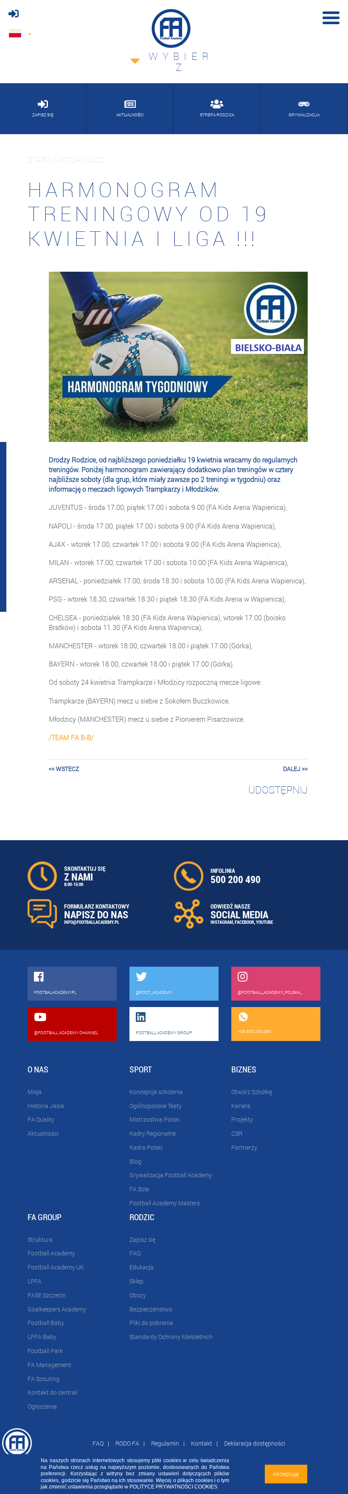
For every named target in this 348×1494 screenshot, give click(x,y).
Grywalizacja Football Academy (170, 1175)
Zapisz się (142, 1239)
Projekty (242, 1119)
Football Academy (51, 1253)
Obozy (137, 1295)
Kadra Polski (146, 1147)
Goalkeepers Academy (57, 1309)
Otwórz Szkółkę (251, 1092)
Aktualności (43, 1133)
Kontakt (201, 1443)
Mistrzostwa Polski (154, 1119)
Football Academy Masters (164, 1203)
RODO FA (127, 1443)
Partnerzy (244, 1147)
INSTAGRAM (221, 922)
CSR (236, 1133)
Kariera (240, 1106)
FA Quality (41, 1119)
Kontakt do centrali (53, 1392)
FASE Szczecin (47, 1295)
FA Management (49, 1365)
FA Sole (139, 1189)
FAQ (134, 1253)
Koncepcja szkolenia (156, 1092)
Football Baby (46, 1323)
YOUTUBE (264, 922)
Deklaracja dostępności (254, 1443)
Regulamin (165, 1443)
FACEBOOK (244, 922)
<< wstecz (64, 769)
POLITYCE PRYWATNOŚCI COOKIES (173, 1487)
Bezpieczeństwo (150, 1309)
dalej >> (295, 769)
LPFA (35, 1281)
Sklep (136, 1281)
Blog (135, 1161)
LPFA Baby (42, 1337)
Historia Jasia (46, 1106)
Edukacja (141, 1267)
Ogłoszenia (42, 1406)
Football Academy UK (56, 1267)
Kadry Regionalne (152, 1133)
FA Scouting (43, 1379)
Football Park (45, 1351)
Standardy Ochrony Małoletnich (171, 1337)
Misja (35, 1092)
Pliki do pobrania (151, 1323)
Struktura (40, 1239)
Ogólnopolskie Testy (155, 1106)
